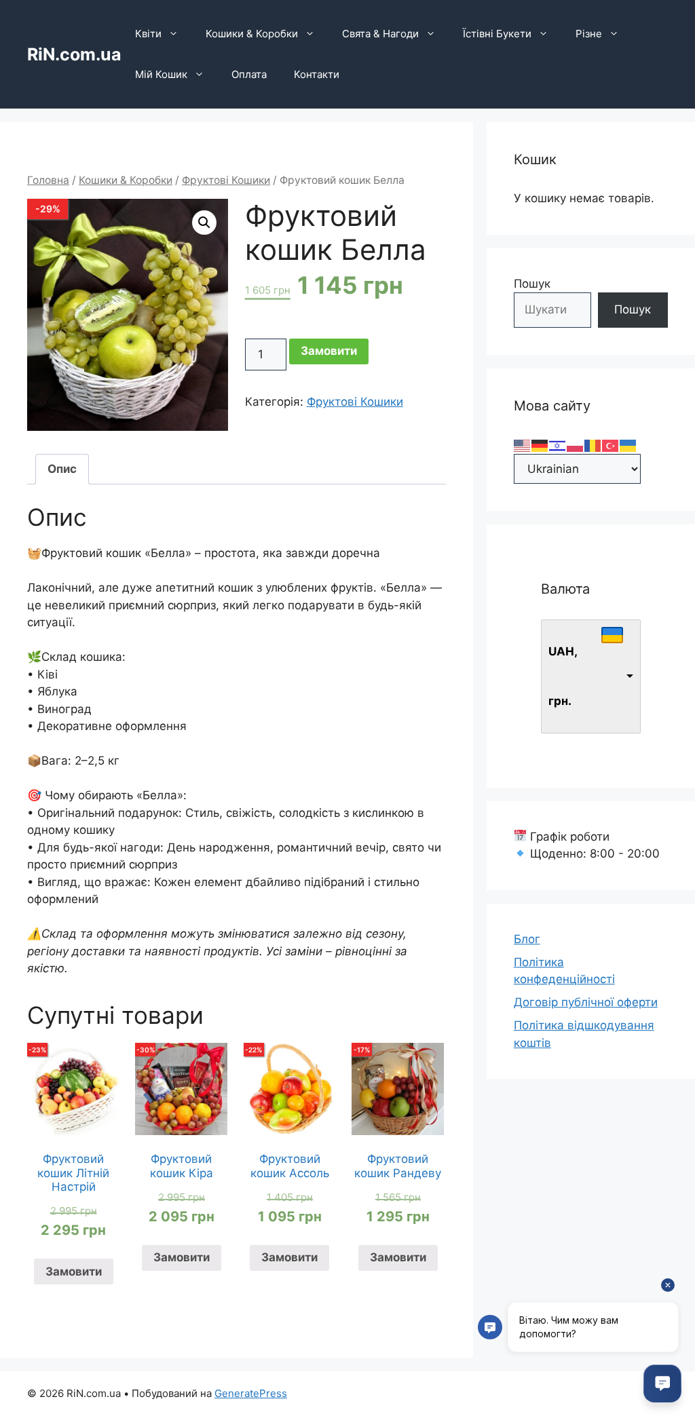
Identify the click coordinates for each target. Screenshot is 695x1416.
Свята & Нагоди (380, 33)
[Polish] (575, 444)
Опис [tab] (62, 469)
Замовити (329, 351)
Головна (48, 180)
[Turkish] (611, 444)
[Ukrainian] (628, 444)
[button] (204, 222)
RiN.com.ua (74, 54)
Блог (527, 939)
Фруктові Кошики (226, 180)
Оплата (249, 74)
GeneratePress (250, 1393)
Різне (589, 33)
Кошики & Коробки (252, 33)
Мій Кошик (161, 74)
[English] (522, 444)
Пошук (532, 283)
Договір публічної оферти (586, 1002)
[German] (540, 444)
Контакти (316, 74)
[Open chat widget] (662, 1383)
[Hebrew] (558, 444)
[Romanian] (593, 444)
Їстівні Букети (497, 33)
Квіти (148, 33)
